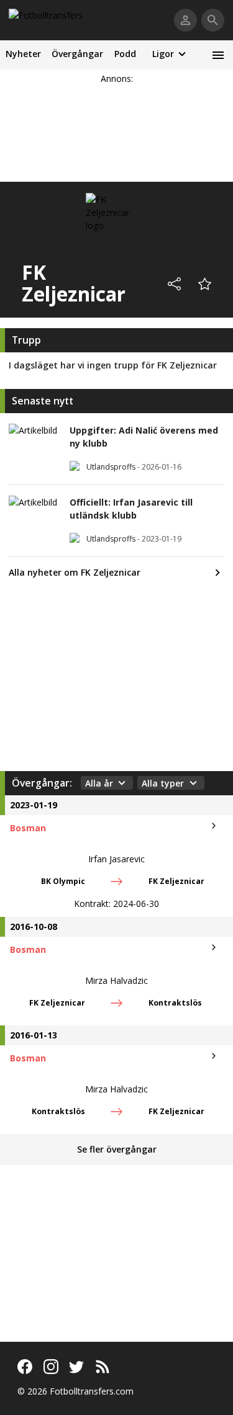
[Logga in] (185, 20)
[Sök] (212, 20)
